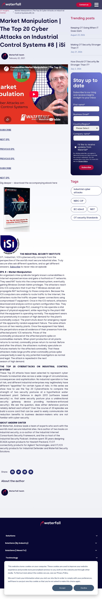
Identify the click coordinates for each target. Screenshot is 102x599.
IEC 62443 (79, 209)
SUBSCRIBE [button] (5, 130)
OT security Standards (86, 217)
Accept (62, 588)
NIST (92, 209)
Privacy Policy (83, 161)
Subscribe (15, 267)
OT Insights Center (4, 12)
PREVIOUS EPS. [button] (7, 149)
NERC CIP (78, 201)
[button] (96, 4)
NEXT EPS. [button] (5, 139)
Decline (84, 588)
